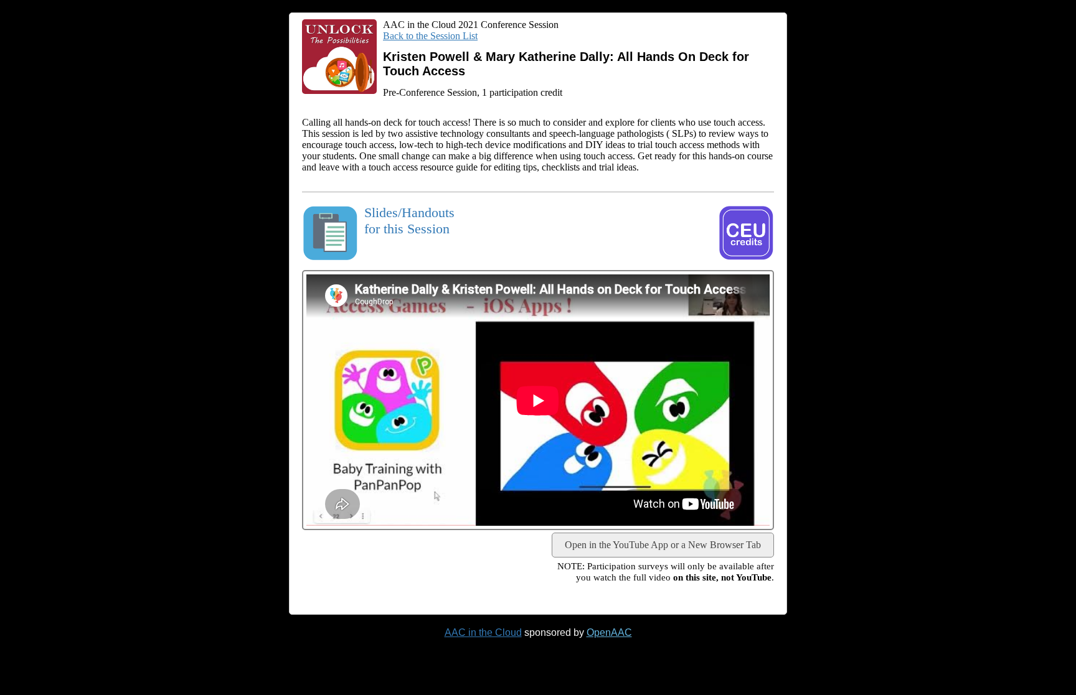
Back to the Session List (430, 35)
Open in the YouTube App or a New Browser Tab (663, 544)
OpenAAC (609, 632)
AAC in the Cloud (483, 632)
